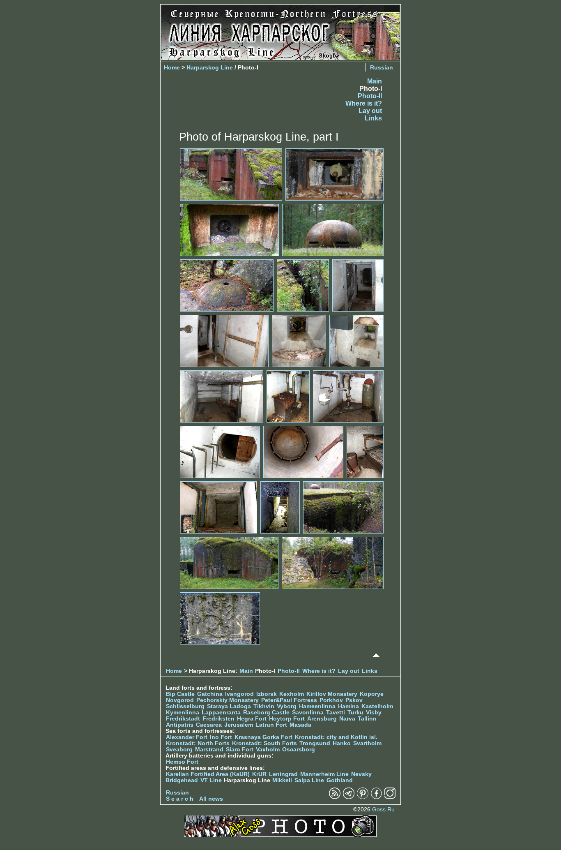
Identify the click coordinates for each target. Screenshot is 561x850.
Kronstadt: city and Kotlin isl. (336, 737)
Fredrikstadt (183, 719)
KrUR (259, 774)
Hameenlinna (317, 706)
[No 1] (231, 174)
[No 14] (220, 451)
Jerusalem (238, 725)
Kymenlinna (182, 712)
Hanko (342, 743)
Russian (381, 67)
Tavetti (335, 712)
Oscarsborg (298, 749)
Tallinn (367, 719)
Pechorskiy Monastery (227, 700)
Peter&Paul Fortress (289, 700)
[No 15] (303, 451)
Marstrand (209, 749)
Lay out (370, 110)
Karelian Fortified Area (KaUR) (208, 774)
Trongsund (314, 743)
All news (211, 799)
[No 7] (357, 285)
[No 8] (224, 340)
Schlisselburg (185, 706)
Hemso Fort (182, 762)
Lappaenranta (221, 712)
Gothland (339, 780)
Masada (300, 725)
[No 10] (356, 340)
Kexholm (291, 694)
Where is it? (363, 103)
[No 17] (218, 507)
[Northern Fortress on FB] (376, 797)
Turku (355, 712)
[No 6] (303, 285)
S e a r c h (179, 799)
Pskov (354, 700)
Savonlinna (308, 712)
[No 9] (299, 340)
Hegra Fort (252, 719)
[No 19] (343, 507)
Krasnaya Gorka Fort (263, 737)
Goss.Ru (383, 809)
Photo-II (370, 95)
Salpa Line (309, 780)
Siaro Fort (239, 749)
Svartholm (367, 743)
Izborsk (266, 694)
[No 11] (221, 396)
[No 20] (229, 562)
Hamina (348, 706)
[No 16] (365, 451)
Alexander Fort (186, 737)
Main (374, 81)
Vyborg (287, 706)
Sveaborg (179, 749)
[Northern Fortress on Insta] (390, 797)
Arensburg (322, 719)
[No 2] (334, 174)
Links (373, 118)
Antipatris (179, 725)
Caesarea (209, 725)
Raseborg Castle (266, 712)
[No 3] (229, 229)
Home (172, 67)
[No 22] (220, 617)
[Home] (280, 57)
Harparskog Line (209, 67)
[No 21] (332, 562)
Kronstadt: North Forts (198, 743)
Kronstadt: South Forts (264, 743)
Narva (347, 719)
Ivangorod (239, 694)
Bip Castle (180, 694)
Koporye (372, 694)
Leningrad (283, 774)
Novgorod (180, 700)
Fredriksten (218, 719)
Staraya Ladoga (229, 706)
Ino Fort (221, 737)
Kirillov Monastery (331, 694)
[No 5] (226, 285)
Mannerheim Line (324, 774)
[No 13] (348, 396)
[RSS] (334, 797)
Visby (374, 712)
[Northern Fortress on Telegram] (348, 797)
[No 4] (332, 229)
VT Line (211, 780)
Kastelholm (377, 706)
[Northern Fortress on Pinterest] (362, 797)
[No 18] (280, 507)
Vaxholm (268, 749)
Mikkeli (282, 780)
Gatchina (210, 694)
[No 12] (288, 396)
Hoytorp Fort (287, 719)
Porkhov (331, 700)
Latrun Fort (271, 725)
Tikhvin (263, 706)
